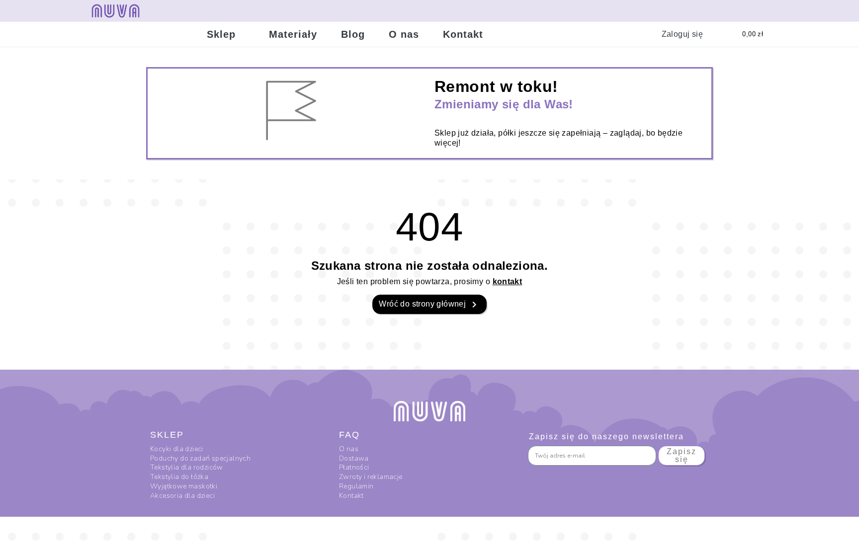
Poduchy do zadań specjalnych (201, 458)
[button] (624, 34)
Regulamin (356, 486)
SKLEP (167, 435)
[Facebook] (721, 10)
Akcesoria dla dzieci (183, 495)
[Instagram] (745, 10)
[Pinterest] (769, 10)
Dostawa (354, 458)
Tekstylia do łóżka (180, 476)
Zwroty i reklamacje (371, 476)
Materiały (293, 34)
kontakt (507, 281)
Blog (353, 34)
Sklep (221, 34)
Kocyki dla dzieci (177, 449)
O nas (404, 34)
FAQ (349, 435)
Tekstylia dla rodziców (186, 467)
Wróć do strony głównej (429, 305)
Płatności (354, 467)
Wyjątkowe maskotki (184, 486)
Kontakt (463, 34)
